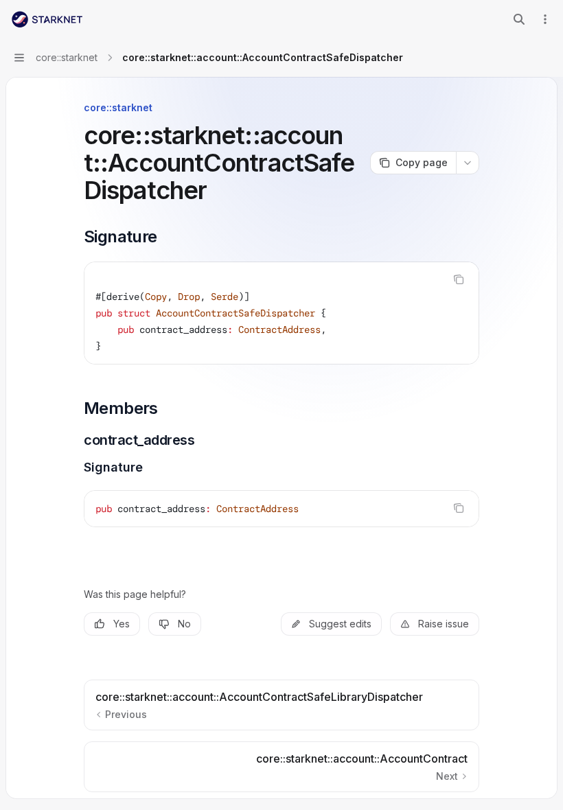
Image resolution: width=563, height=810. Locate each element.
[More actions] (545, 19)
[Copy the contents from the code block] (459, 279)
